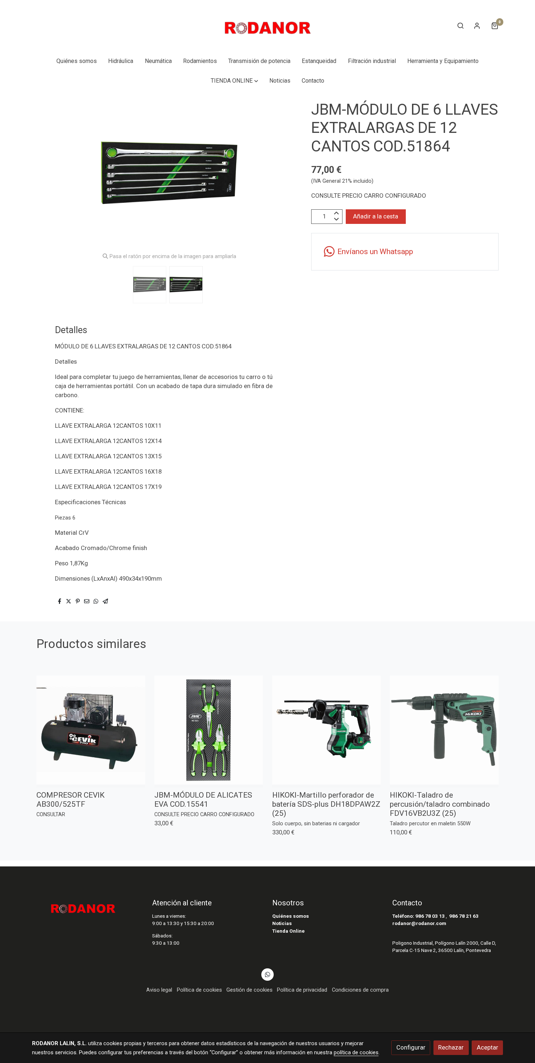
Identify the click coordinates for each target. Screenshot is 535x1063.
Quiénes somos (290, 916)
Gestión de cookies (249, 990)
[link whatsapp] (267, 974)
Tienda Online (288, 931)
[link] (267, 26)
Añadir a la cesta (375, 216)
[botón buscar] (460, 25)
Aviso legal (159, 990)
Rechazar (451, 1047)
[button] (234, 81)
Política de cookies (199, 990)
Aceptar (487, 1047)
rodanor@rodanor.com (419, 923)
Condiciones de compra (360, 990)
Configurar (410, 1047)
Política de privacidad (302, 990)
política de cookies (356, 1052)
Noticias (282, 923)
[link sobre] (87, 906)
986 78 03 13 (430, 916)
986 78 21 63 (464, 916)
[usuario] (477, 25)
